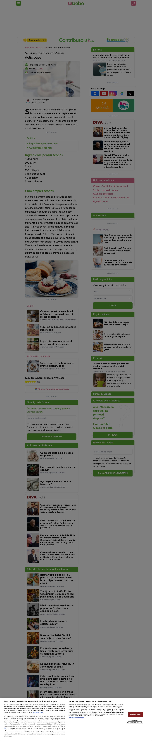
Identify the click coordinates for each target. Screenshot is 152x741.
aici (5, 728)
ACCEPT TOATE (135, 714)
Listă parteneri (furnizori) (76, 718)
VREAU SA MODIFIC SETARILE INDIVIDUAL (135, 722)
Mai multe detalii (38, 713)
